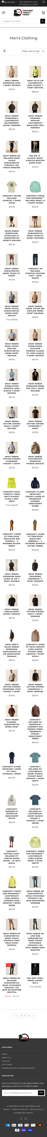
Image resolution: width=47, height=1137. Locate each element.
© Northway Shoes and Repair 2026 (23, 1106)
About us (6, 1058)
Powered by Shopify (23, 1113)
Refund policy (37, 1109)
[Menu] (3, 12)
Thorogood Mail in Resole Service (18, 1068)
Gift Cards (7, 1064)
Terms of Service (20, 1109)
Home (4, 1054)
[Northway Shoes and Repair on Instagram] (25, 1119)
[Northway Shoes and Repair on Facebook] (21, 1119)
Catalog (6, 1061)
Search (6, 1109)
